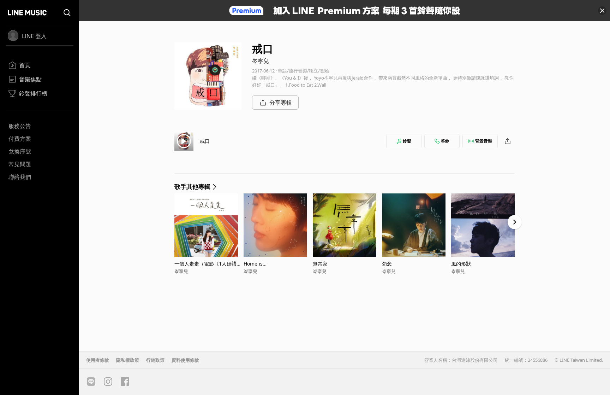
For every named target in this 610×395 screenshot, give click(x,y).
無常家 (320, 264)
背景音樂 (483, 141)
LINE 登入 (34, 36)
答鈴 (445, 141)
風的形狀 (461, 264)
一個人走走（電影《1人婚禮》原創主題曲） (207, 264)
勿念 (387, 264)
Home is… (255, 264)
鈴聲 (407, 141)
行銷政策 (155, 360)
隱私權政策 (127, 360)
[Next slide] (515, 222)
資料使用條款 (185, 360)
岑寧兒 (260, 61)
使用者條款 (97, 360)
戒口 (205, 141)
